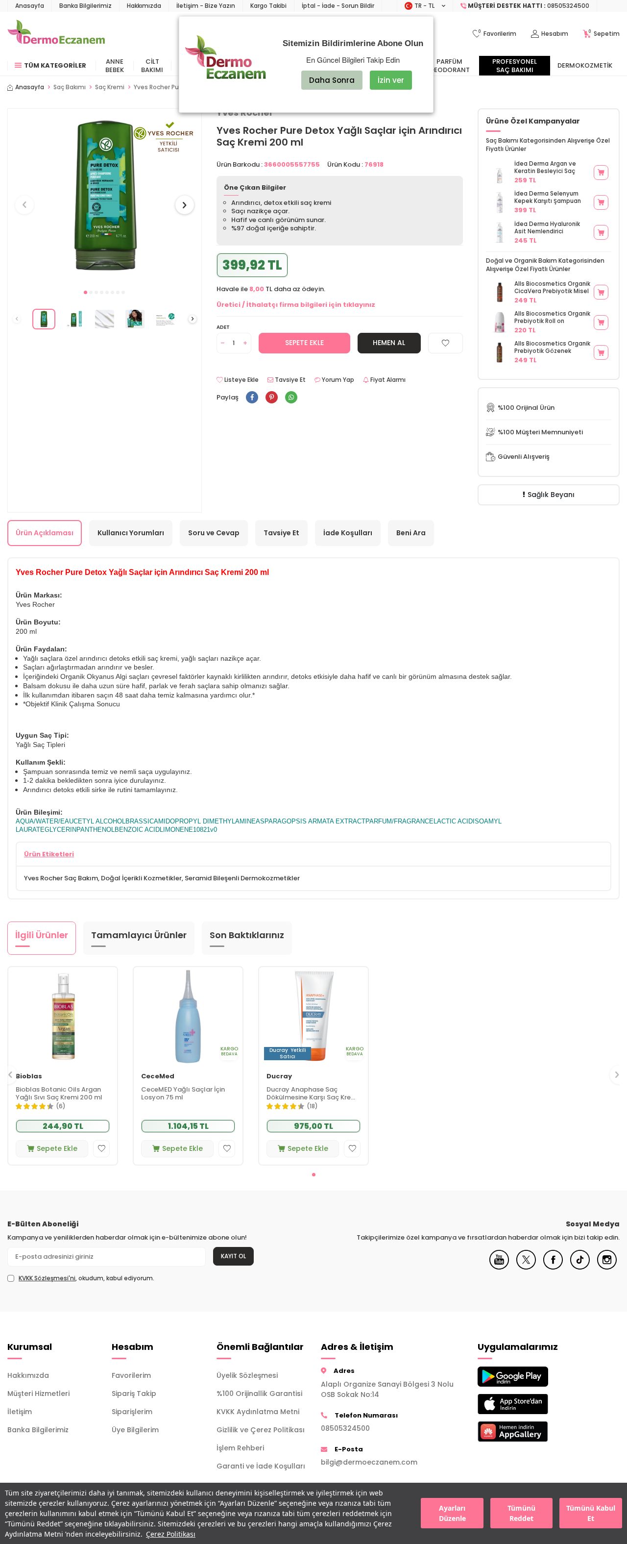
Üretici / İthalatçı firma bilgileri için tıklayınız (296, 304)
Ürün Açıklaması (44, 533)
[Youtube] (499, 1267)
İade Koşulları (347, 533)
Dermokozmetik (584, 65)
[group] (104, 196)
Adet (223, 327)
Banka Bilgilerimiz (85, 5)
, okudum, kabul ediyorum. (86, 1278)
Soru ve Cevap (214, 533)
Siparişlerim (132, 1412)
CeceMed (157, 1076)
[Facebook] (553, 1267)
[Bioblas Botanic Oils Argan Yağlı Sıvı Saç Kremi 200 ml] (62, 1016)
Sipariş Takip (134, 1393)
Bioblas (29, 1076)
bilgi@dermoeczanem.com (369, 1462)
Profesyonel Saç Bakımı (514, 66)
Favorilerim (131, 1375)
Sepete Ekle (304, 343)
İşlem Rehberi (240, 1448)
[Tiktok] (580, 1267)
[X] (526, 1267)
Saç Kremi (109, 87)
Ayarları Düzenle (452, 1513)
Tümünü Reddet (521, 1513)
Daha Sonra (332, 80)
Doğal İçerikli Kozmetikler (141, 878)
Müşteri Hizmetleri (38, 1393)
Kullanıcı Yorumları (130, 533)
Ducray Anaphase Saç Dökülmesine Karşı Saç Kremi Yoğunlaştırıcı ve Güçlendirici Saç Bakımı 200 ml (313, 1093)
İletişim (19, 1412)
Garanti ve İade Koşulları (261, 1466)
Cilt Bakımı (152, 66)
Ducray (279, 1076)
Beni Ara (411, 533)
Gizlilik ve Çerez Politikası (261, 1430)
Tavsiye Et (289, 380)
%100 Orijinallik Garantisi (259, 1393)
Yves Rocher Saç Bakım (61, 878)
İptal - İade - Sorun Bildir (338, 5)
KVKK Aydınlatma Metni (258, 1412)
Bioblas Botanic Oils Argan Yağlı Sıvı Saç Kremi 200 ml (59, 1093)
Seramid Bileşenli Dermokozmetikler (242, 878)
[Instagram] (607, 1267)
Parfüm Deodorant (450, 66)
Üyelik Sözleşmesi (247, 1375)
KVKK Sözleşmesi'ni (47, 1278)
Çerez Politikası (170, 1534)
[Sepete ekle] (601, 172)
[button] (85, 292)
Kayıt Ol (233, 1256)
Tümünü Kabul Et (590, 1513)
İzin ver (391, 80)
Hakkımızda (144, 5)
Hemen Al (389, 343)
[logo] (56, 34)
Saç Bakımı (69, 87)
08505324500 (345, 1428)
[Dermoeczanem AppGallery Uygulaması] (522, 1431)
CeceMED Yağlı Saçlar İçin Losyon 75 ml (183, 1093)
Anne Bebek (114, 66)
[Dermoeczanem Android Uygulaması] (522, 1377)
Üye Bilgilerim (135, 1430)
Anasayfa (29, 5)
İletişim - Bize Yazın (205, 5)
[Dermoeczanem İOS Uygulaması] (522, 1404)
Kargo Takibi (268, 5)
